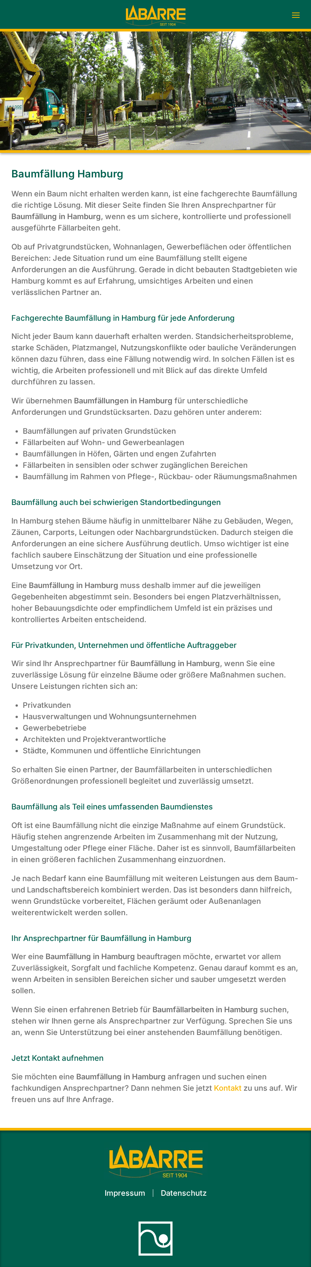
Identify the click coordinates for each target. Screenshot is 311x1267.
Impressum (125, 1193)
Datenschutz (184, 1193)
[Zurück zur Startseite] (155, 15)
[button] (296, 15)
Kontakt (228, 1088)
